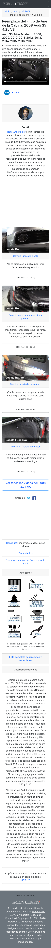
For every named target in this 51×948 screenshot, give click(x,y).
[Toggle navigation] (45, 4)
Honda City (12, 542)
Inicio (7, 11)
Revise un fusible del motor (25, 446)
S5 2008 (25, 11)
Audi (15, 11)
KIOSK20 (25, 880)
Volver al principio (25, 895)
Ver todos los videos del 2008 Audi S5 (26, 485)
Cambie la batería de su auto (25, 384)
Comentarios (25, 553)
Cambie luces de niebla (25, 256)
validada (14, 92)
